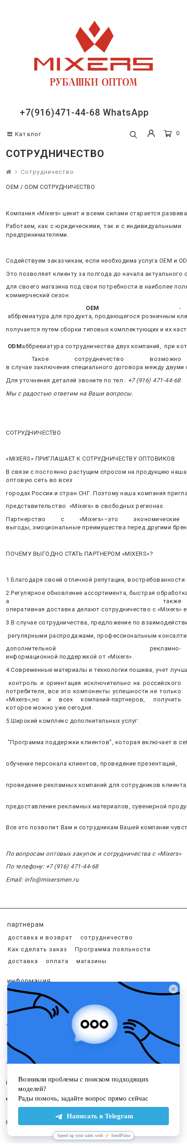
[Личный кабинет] (151, 134)
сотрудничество (106, 937)
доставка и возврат (39, 937)
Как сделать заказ (36, 949)
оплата (56, 961)
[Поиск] (133, 135)
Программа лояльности (112, 949)
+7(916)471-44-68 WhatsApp (84, 112)
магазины (90, 961)
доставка (22, 961)
